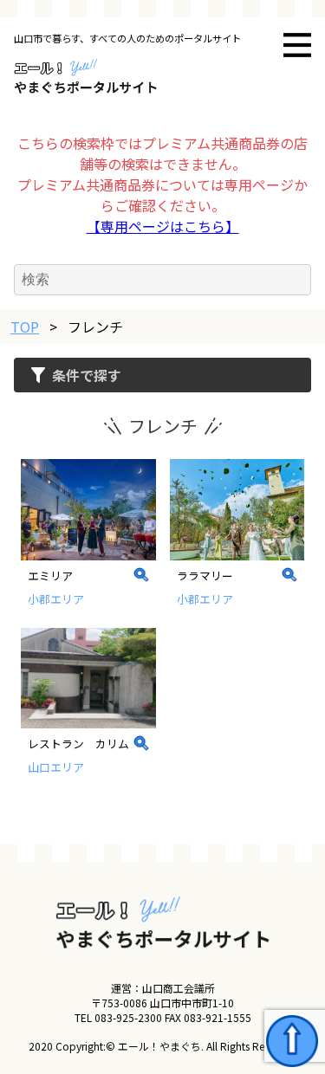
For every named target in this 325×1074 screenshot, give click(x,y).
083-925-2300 (128, 1017)
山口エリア (56, 767)
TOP (24, 326)
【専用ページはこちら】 (163, 226)
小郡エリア (56, 599)
